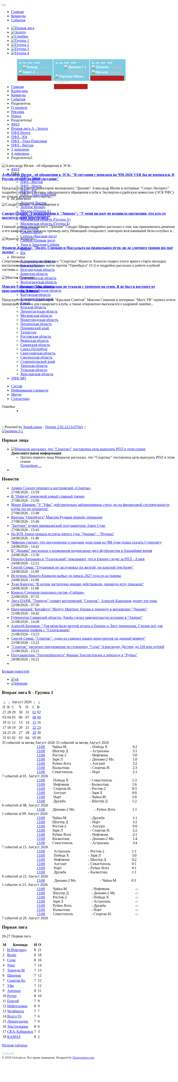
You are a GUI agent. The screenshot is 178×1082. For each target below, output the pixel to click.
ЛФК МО (18, 378)
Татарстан (28, 332)
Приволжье (29, 228)
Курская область (33, 307)
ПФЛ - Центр (30, 186)
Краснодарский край (36, 299)
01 (34, 712)
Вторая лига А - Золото (29, 128)
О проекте (19, 108)
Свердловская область (37, 353)
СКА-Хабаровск (20, 1031)
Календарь (19, 91)
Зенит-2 (42, 72)
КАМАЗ (13, 1037)
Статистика (20, 399)
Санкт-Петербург (34, 349)
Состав (16, 386)
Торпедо (63, 80)
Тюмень (116, 67)
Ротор (11, 996)
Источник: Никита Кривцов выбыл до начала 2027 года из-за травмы (66, 576)
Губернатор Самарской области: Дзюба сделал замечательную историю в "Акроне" (77, 617)
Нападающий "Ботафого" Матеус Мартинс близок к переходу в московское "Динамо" (79, 609)
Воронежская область (37, 286)
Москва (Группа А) (35, 211)
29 (34, 733)
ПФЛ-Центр (20, 133)
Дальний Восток (33, 203)
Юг (23, 253)
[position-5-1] (12, 431)
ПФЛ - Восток (22, 145)
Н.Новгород (16, 950)
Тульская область (33, 370)
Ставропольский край (37, 361)
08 (34, 717)
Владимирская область (38, 278)
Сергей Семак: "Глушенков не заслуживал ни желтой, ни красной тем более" (72, 567)
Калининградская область (40, 290)
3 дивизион (20, 149)
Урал (11, 965)
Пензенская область (36, 324)
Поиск (16, 116)
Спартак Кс (16, 980)
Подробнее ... (30, 466)
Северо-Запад (31, 232)
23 (39, 727)
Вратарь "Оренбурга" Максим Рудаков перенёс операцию (56, 517)
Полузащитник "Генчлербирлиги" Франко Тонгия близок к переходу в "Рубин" (74, 655)
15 (34, 722)
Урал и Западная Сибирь (39, 244)
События (18, 20)
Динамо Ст (77, 71)
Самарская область (35, 345)
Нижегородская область (39, 320)
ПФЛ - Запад (30, 178)
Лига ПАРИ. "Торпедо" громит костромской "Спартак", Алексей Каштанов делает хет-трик (84, 601)
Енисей (13, 1001)
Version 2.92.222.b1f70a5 (64, 427)
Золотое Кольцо (32, 207)
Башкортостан (31, 265)
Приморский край (34, 328)
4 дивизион (20, 153)
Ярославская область (36, 374)
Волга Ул (14, 1016)
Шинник (14, 975)
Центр (25, 249)
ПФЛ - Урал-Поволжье (29, 141)
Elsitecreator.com (83, 1057)
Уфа (10, 986)
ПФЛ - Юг (19, 137)
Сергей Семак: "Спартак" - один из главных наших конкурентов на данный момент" (78, 638)
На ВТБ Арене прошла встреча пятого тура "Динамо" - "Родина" (62, 534)
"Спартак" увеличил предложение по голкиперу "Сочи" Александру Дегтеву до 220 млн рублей (87, 647)
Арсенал (14, 991)
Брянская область (34, 274)
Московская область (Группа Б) (45, 224)
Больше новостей (15, 671)
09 (39, 717)
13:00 (41, 747)
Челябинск (15, 1011)
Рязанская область (34, 341)
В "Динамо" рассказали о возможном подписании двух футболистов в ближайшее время (81, 551)
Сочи (11, 960)
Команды (18, 16)
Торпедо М (16, 970)
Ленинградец (17, 1021)
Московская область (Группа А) (45, 219)
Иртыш (115, 72)
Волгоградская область (38, 282)
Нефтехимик (17, 1006)
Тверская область (34, 366)
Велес (11, 955)
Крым (25, 303)
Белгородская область (37, 270)
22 (34, 727)
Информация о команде (29, 390)
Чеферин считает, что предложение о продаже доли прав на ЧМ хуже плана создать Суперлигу (86, 542)
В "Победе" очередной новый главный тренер (47, 496)
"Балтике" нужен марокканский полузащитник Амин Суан (58, 526)
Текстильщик (17, 1026)
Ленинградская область (38, 311)
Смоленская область (36, 357)
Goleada (8, 1053)
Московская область (36, 315)
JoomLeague (32, 427)
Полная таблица (14, 1045)
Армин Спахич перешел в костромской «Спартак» (51, 488)
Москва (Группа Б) (35, 215)
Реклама (17, 112)
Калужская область (35, 295)
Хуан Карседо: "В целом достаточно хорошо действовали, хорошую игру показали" (77, 584)
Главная (17, 12)
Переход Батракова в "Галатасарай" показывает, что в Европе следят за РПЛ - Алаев (78, 559)
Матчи (16, 394)
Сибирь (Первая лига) (37, 240)
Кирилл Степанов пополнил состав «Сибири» (48, 592)
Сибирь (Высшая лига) (38, 236)
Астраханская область (37, 261)
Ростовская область (35, 336)
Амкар (44, 67)
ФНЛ (15, 124)
